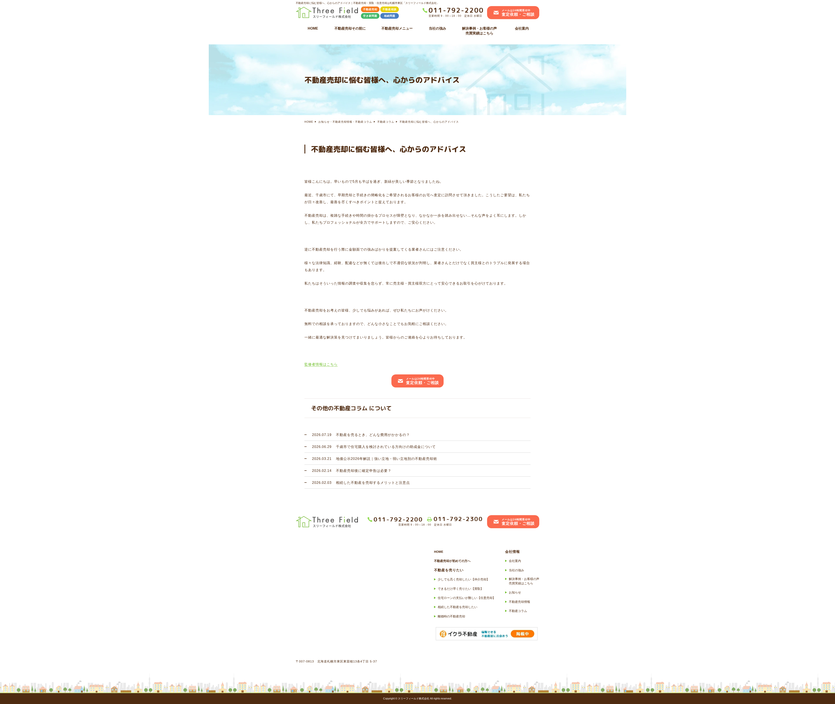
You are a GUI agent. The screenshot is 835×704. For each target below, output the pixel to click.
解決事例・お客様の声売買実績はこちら (479, 31)
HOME (313, 28)
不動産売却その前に (350, 28)
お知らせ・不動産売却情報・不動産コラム (345, 122)
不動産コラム (385, 122)
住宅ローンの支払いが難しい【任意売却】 (467, 598)
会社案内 (522, 28)
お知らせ (515, 592)
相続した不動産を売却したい (457, 607)
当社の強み (437, 28)
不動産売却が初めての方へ (452, 561)
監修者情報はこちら (321, 364)
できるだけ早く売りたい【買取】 (460, 588)
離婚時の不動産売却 (451, 616)
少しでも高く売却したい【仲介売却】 (463, 579)
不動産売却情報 (519, 601)
